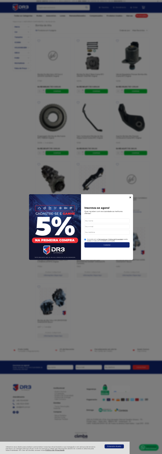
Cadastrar (107, 245)
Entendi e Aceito (114, 446)
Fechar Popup (130, 197)
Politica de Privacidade (116, 239)
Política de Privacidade (54, 450)
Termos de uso (102, 239)
